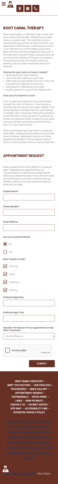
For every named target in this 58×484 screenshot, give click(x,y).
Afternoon (14, 282)
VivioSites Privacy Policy (29, 412)
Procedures (18, 389)
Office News (39, 396)
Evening (13, 290)
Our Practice (42, 385)
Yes (10, 252)
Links (18, 400)
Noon (12, 274)
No (10, 244)
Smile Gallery (38, 389)
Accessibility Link (36, 408)
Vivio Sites (43, 473)
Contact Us (17, 404)
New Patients (34, 400)
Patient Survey (38, 404)
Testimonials (19, 396)
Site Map (15, 408)
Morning (13, 266)
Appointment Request (29, 393)
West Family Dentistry (29, 381)
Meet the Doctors (18, 385)
